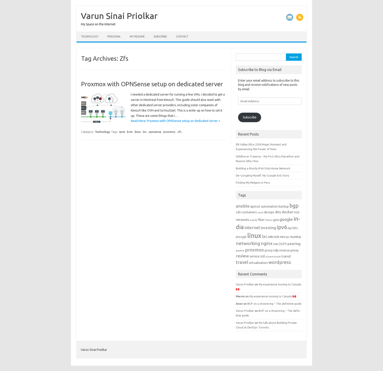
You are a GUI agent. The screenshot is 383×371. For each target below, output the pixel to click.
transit (286, 256)
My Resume (137, 36)
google (286, 219)
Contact (182, 36)
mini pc (284, 237)
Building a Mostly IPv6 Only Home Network (263, 168)
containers (249, 212)
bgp (294, 205)
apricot (255, 206)
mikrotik (273, 237)
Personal (114, 36)
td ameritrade (273, 256)
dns (278, 212)
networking (248, 243)
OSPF (283, 244)
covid (260, 212)
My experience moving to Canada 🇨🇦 (272, 296)
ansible (243, 206)
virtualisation (258, 263)
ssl (262, 256)
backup (284, 206)
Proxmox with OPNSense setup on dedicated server (152, 83)
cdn (238, 212)
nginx (267, 243)
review (242, 255)
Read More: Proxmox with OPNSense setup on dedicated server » (175, 121)
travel (242, 262)
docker (287, 212)
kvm (130, 131)
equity (253, 220)
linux (138, 131)
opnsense (155, 131)
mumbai (295, 237)
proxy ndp (272, 250)
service (255, 256)
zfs (180, 131)
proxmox (169, 131)
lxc (145, 131)
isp (290, 228)
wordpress (279, 262)
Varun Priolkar (245, 284)
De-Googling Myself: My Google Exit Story (262, 175)
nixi (275, 244)
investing (268, 228)
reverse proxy (289, 250)
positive (240, 250)
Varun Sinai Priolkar (119, 15)
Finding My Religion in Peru (253, 182)
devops (269, 212)
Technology (89, 36)
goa (276, 220)
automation (269, 206)
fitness (269, 220)
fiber (261, 220)
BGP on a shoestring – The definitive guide (274, 303)
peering (294, 243)
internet (252, 227)
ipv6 (122, 131)
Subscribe (160, 36)
